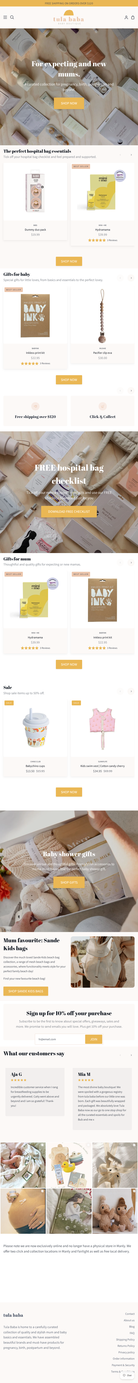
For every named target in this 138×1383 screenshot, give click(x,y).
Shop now (69, 103)
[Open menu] (3, 17)
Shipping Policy (125, 1339)
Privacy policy (126, 1352)
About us (129, 1320)
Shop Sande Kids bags (25, 991)
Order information (124, 1358)
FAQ (132, 1333)
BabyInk (35, 348)
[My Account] (125, 17)
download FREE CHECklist (69, 511)
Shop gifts (69, 882)
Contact (130, 1314)
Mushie (102, 348)
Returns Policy (126, 1346)
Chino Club (35, 761)
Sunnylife (102, 761)
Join (93, 1039)
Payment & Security (123, 1365)
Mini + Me (103, 225)
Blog (132, 1326)
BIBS (35, 225)
